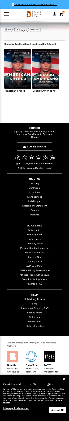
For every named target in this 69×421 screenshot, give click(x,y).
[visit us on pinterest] (45, 157)
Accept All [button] (57, 410)
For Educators (34, 312)
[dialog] (34, 398)
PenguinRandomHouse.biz (34, 248)
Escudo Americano (44, 91)
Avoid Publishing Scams (34, 279)
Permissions (34, 321)
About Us (34, 178)
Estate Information (34, 326)
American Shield (15, 91)
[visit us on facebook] (17, 157)
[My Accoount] (54, 14)
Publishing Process (34, 299)
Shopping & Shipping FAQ (34, 308)
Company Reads (34, 243)
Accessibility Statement (34, 205)
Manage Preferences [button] (16, 408)
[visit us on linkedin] (38, 157)
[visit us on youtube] (31, 157)
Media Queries (34, 234)
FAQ (34, 303)
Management (34, 196)
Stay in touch (36, 146)
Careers (34, 210)
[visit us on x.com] (24, 157)
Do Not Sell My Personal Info (35, 270)
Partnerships (34, 230)
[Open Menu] (6, 14)
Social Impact (34, 201)
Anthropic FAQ (34, 283)
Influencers (35, 239)
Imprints (34, 214)
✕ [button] (64, 379)
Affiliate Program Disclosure (34, 274)
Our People (34, 187)
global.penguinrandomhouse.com (34, 163)
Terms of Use (34, 257)
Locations (34, 192)
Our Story (34, 183)
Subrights (34, 317)
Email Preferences (34, 252)
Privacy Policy (34, 261)
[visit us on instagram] (52, 157)
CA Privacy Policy (34, 265)
